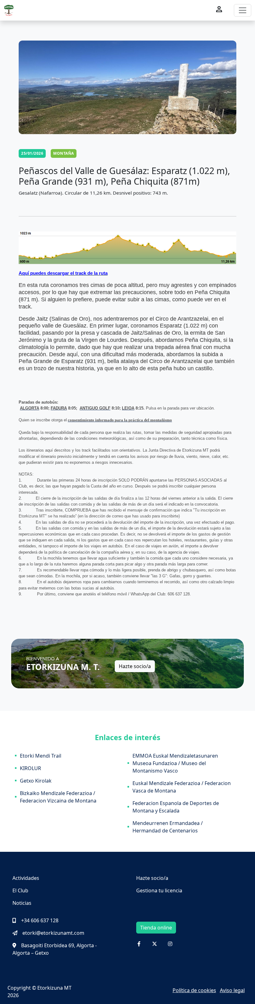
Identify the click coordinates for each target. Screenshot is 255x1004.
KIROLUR (30, 768)
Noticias (21, 903)
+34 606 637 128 (39, 920)
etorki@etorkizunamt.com (53, 932)
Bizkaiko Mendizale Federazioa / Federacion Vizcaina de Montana (58, 797)
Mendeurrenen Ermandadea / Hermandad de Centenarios (167, 827)
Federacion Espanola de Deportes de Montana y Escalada (175, 807)
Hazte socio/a (135, 666)
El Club (20, 890)
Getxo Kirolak (36, 780)
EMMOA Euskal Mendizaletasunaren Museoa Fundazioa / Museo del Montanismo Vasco (175, 763)
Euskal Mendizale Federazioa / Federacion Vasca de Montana (181, 787)
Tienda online (156, 927)
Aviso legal (232, 990)
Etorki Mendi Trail (40, 755)
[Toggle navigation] (242, 10)
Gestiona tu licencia (159, 890)
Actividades (25, 878)
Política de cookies (194, 990)
